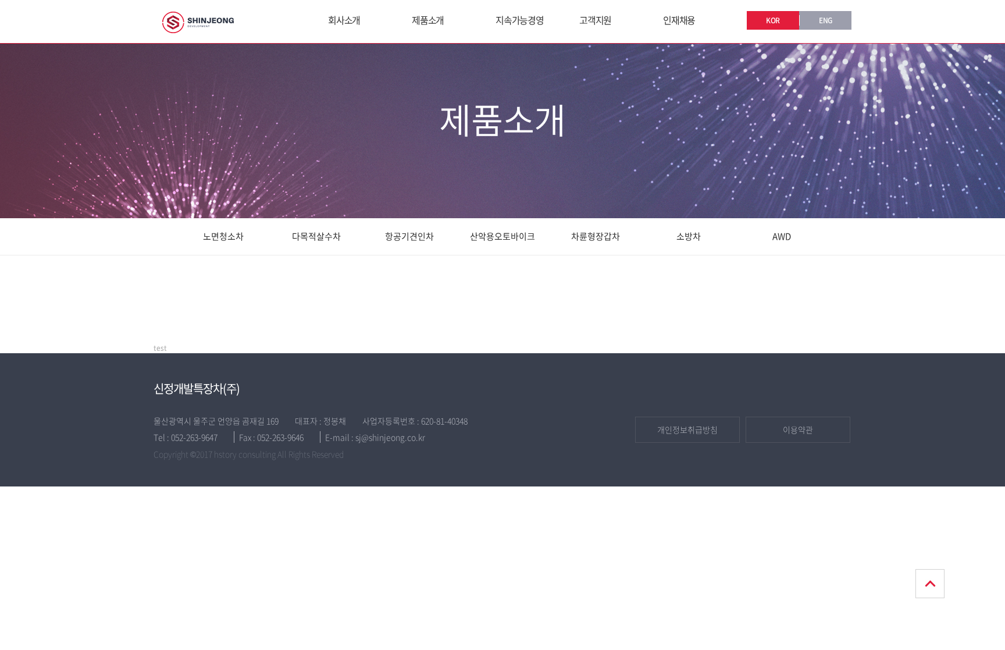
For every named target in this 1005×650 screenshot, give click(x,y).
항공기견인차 (409, 236)
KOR (773, 20)
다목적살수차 (316, 236)
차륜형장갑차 (595, 236)
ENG (825, 20)
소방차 (688, 236)
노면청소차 (223, 236)
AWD (781, 236)
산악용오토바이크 (502, 236)
